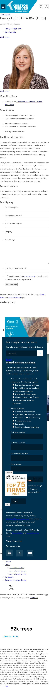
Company (8, 231)
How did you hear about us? (15, 268)
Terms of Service (14, 297)
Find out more (11, 636)
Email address (13, 215)
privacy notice (29, 276)
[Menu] (3, 6)
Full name (11, 207)
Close (2, 14)
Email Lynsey (4, 37)
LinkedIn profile (10, 32)
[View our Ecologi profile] (21, 617)
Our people (9, 577)
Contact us (34, 597)
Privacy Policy (17, 533)
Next (7, 504)
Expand (7, 14)
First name (18, 432)
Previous (9, 472)
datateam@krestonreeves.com (17, 519)
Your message (10, 239)
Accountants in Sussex (18, 571)
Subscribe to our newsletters (15, 580)
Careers (8, 561)
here (7, 686)
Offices (7, 564)
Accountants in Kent (17, 567)
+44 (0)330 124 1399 (13, 29)
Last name (18, 442)
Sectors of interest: (18, 408)
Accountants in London (18, 574)
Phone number (13, 223)
